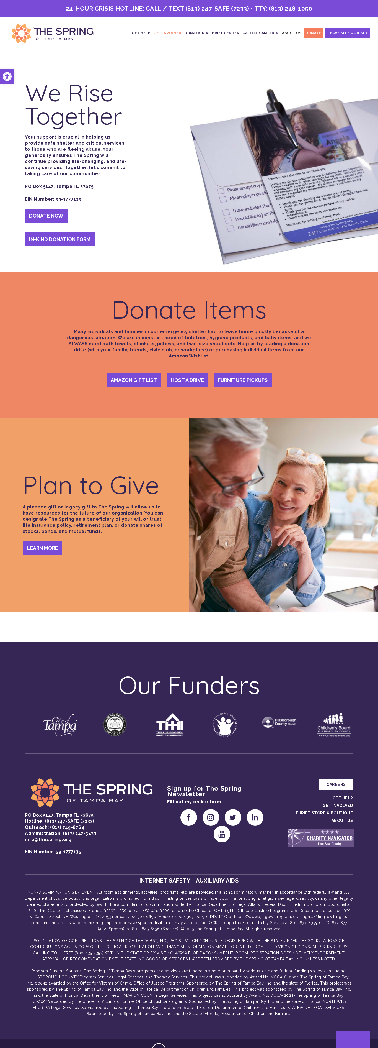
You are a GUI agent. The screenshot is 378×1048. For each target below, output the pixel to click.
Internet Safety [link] (165, 880)
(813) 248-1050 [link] (290, 8)
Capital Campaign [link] (260, 33)
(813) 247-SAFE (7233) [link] (217, 8)
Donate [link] (313, 33)
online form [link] (207, 801)
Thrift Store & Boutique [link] (324, 813)
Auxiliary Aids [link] (217, 880)
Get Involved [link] (167, 33)
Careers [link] (336, 784)
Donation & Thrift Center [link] (212, 33)
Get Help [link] (141, 33)
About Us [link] (291, 33)
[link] (7, 76)
